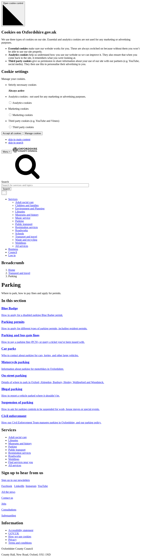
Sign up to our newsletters (15, 480)
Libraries (20, 211)
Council (12, 252)
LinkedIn (19, 486)
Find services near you (20, 462)
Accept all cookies (12, 133)
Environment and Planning (30, 208)
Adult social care (24, 202)
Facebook (6, 486)
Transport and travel (26, 236)
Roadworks (21, 230)
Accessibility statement (20, 530)
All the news (8, 491)
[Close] (4, 193)
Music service (22, 217)
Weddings (20, 242)
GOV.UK (13, 533)
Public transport (23, 224)
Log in (12, 255)
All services (21, 246)
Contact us (7, 497)
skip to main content (19, 139)
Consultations (8, 509)
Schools (19, 233)
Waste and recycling (26, 239)
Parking (19, 221)
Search (5, 181)
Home (11, 269)
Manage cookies (33, 133)
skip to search (15, 142)
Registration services (26, 227)
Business (13, 249)
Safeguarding (8, 515)
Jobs (3, 503)
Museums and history (27, 214)
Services (12, 199)
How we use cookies (19, 536)
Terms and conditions (20, 542)
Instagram (31, 486)
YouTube (43, 486)
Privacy (12, 539)
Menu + (6, 151)
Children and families (27, 205)
